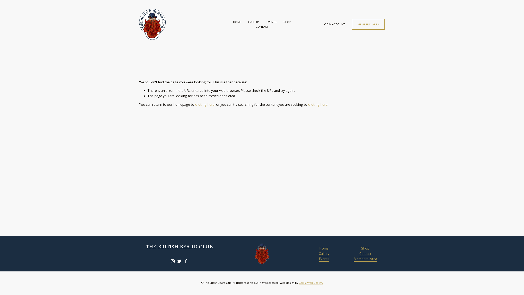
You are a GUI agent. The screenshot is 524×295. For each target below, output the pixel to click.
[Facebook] (186, 261)
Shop (287, 22)
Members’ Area (365, 258)
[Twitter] (179, 261)
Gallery (254, 22)
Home (237, 22)
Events (272, 22)
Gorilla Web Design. (311, 283)
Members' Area (368, 24)
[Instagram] (173, 261)
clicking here (205, 104)
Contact (262, 26)
